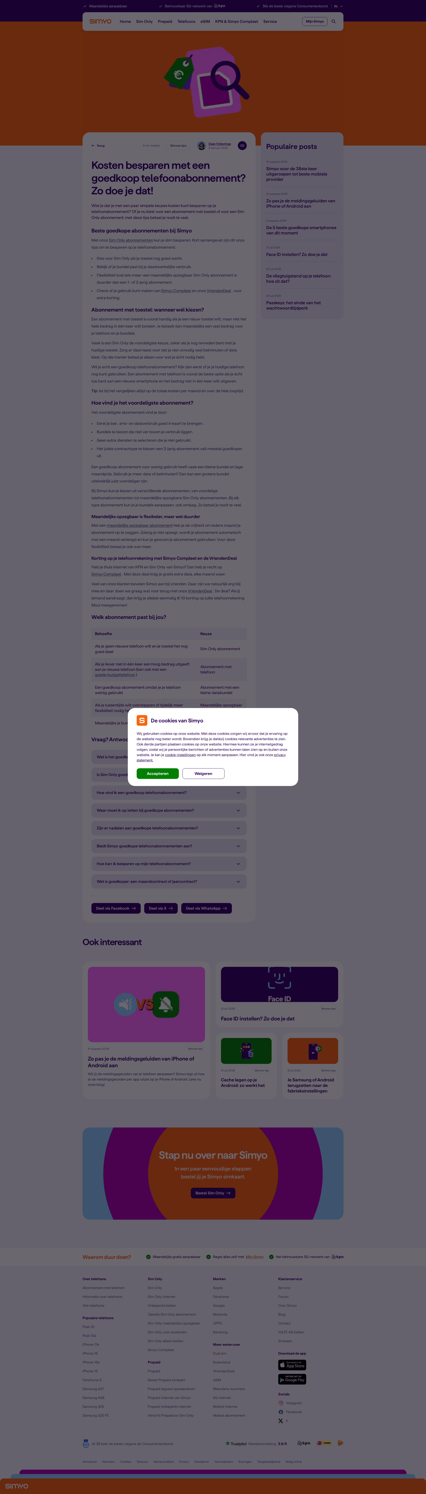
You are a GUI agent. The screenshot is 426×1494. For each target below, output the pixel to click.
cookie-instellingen (180, 755)
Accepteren (158, 773)
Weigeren (203, 773)
